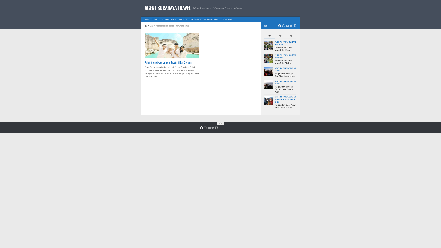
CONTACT (155, 19)
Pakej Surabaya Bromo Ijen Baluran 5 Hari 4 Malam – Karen (284, 89)
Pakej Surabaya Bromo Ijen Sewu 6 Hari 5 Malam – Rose (285, 75)
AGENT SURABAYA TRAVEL (168, 8)
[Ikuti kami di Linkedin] (294, 25)
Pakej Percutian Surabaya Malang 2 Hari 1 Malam (283, 48)
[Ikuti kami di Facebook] (279, 25)
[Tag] (291, 35)
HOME (147, 19)
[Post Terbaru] (269, 35)
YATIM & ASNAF (227, 19)
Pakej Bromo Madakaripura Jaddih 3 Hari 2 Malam (168, 62)
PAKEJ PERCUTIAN (168, 19)
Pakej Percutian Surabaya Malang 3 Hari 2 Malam (283, 61)
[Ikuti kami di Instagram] (283, 25)
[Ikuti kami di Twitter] (291, 25)
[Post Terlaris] (280, 35)
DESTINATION (194, 19)
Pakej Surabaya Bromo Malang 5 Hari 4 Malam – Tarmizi (285, 106)
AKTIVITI (182, 19)
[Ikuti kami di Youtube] (287, 25)
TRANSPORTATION (210, 19)
